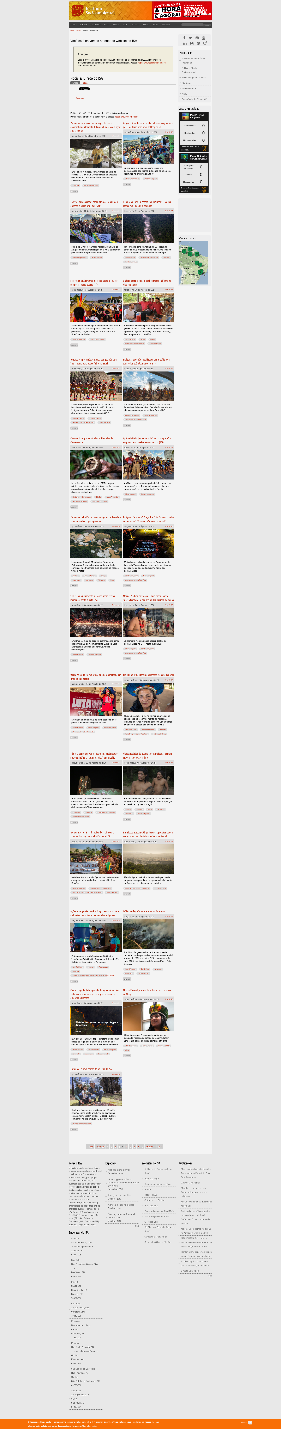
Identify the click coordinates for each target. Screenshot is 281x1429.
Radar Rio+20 (150, 1194)
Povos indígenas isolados (149, 258)
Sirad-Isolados (130, 258)
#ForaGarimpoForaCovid (81, 817)
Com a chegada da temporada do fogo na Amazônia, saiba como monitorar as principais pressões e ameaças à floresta (95, 994)
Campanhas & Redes (100, 25)
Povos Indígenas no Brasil (194, 77)
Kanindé (163, 730)
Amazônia (158, 969)
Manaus (75, 1342)
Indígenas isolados (159, 734)
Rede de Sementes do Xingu (157, 1183)
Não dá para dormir (119, 1169)
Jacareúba (160, 809)
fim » (159, 1146)
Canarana (75, 1303)
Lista (85, 82)
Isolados (128, 809)
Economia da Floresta (99, 501)
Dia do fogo (145, 969)
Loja (125, 25)
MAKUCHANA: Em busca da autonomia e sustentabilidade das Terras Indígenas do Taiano (196, 1242)
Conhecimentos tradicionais (134, 344)
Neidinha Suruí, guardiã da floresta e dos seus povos (148, 674)
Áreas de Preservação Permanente (137, 888)
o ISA (73, 25)
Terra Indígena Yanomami (106, 812)
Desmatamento (144, 973)
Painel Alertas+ (130, 969)
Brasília (74, 1281)
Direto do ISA (116, 136)
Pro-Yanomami (151, 1205)
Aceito (243, 1423)
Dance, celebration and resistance (121, 1215)
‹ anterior (100, 1146)
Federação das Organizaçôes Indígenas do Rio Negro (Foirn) (93, 975)
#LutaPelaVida (97, 258)
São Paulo (76, 1390)
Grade (76, 82)
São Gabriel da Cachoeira (83, 1368)
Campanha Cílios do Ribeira (157, 1242)
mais (137, 1225)
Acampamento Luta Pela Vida (135, 419)
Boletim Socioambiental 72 (82, 1124)
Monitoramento (94, 1050)
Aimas (143, 339)
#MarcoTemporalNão (132, 179)
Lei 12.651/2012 (160, 888)
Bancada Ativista (164, 1046)
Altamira (75, 1238)
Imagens (135, 25)
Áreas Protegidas (112, 497)
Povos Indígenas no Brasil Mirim (159, 1210)
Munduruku (76, 580)
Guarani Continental (190, 1182)
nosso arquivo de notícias (126, 116)
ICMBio (98, 497)
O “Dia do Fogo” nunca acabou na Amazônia (144, 911)
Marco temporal (105, 422)
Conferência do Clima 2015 (194, 99)
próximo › (150, 1146)
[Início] (93, 18)
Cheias (152, 339)
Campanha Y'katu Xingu (155, 1236)
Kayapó (103, 576)
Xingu (184, 93)
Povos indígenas (155, 344)
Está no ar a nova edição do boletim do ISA (91, 1068)
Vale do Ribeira (189, 88)
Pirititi (150, 809)
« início (90, 1146)
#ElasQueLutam (130, 730)
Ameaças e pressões (80, 501)
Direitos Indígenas (151, 179)
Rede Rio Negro (151, 1178)
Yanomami (89, 580)
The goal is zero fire (119, 1195)
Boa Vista (75, 1260)
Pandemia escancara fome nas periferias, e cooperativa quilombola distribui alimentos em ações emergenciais (95, 127)
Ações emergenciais (91, 186)
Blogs (146, 25)
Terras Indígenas (78, 418)
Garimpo (75, 576)
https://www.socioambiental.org (152, 62)
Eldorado (75, 1321)
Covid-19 (76, 186)
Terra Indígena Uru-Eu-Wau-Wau (136, 734)
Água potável (103, 967)
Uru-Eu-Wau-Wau (131, 262)
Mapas (116, 25)
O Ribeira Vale (151, 1221)
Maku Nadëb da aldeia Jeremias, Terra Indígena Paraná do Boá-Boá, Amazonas (196, 1173)
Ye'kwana (101, 580)
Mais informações (89, 1426)
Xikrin (112, 580)
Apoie (155, 25)
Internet (90, 967)
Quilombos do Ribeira (154, 1200)
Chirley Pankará (147, 1046)
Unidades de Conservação (82, 497)
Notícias (83, 25)
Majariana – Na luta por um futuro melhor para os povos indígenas (194, 1192)
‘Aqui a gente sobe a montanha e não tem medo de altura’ (123, 1182)
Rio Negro (186, 82)
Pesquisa (80, 98)
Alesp (127, 1050)
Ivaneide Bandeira (148, 730)
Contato (166, 25)
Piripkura (166, 258)
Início (72, 31)
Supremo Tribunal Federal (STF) (83, 422)
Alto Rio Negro (130, 339)
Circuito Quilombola (190, 1270)
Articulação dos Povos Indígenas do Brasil (87, 892)
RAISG (147, 1189)
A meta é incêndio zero (121, 1204)
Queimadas (129, 973)
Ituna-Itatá (128, 814)
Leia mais (74, 191)
